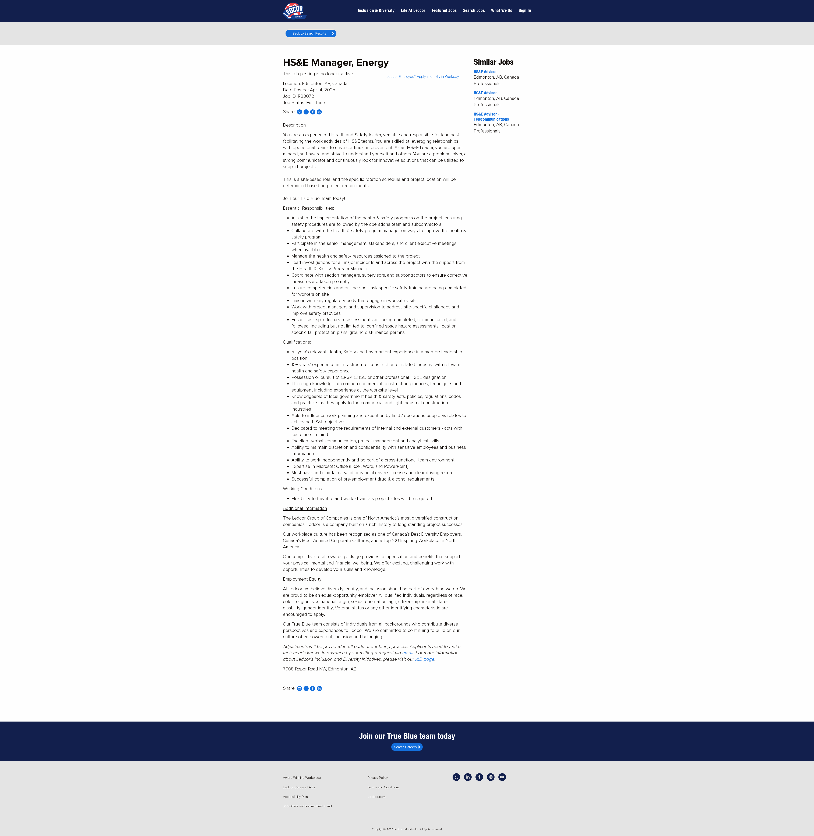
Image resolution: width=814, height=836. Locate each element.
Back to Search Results (309, 33)
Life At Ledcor (413, 10)
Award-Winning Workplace (302, 778)
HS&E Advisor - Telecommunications (491, 116)
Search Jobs (474, 10)
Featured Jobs (444, 10)
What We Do (501, 10)
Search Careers (405, 747)
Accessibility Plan (295, 797)
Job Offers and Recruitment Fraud (307, 806)
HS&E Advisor (485, 71)
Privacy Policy (378, 778)
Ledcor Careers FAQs (299, 787)
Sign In (525, 10)
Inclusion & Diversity (376, 10)
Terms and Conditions (384, 787)
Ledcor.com (377, 797)
